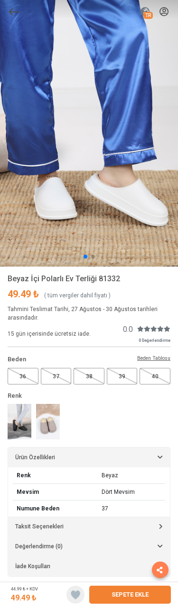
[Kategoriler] (14, 11)
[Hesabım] (164, 12)
